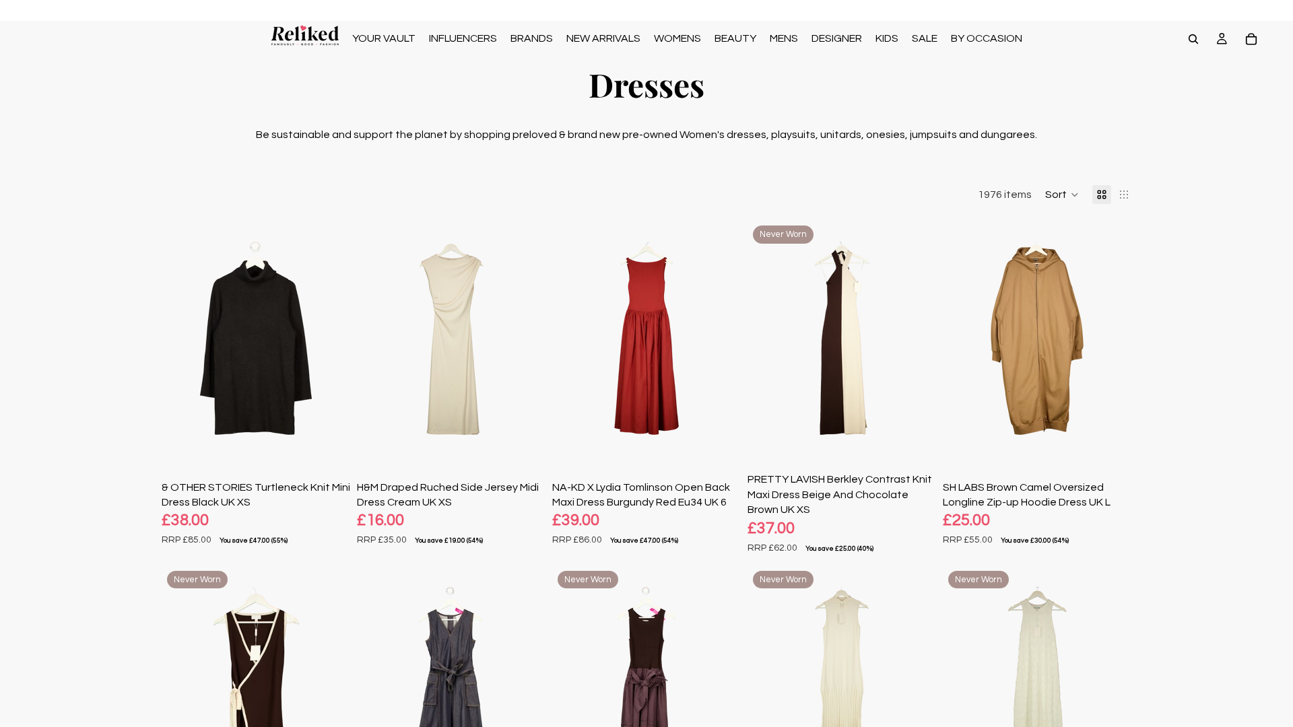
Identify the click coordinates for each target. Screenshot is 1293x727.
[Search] (1193, 39)
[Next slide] (330, 338)
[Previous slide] (182, 338)
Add (340, 434)
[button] (1062, 194)
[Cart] (1251, 39)
